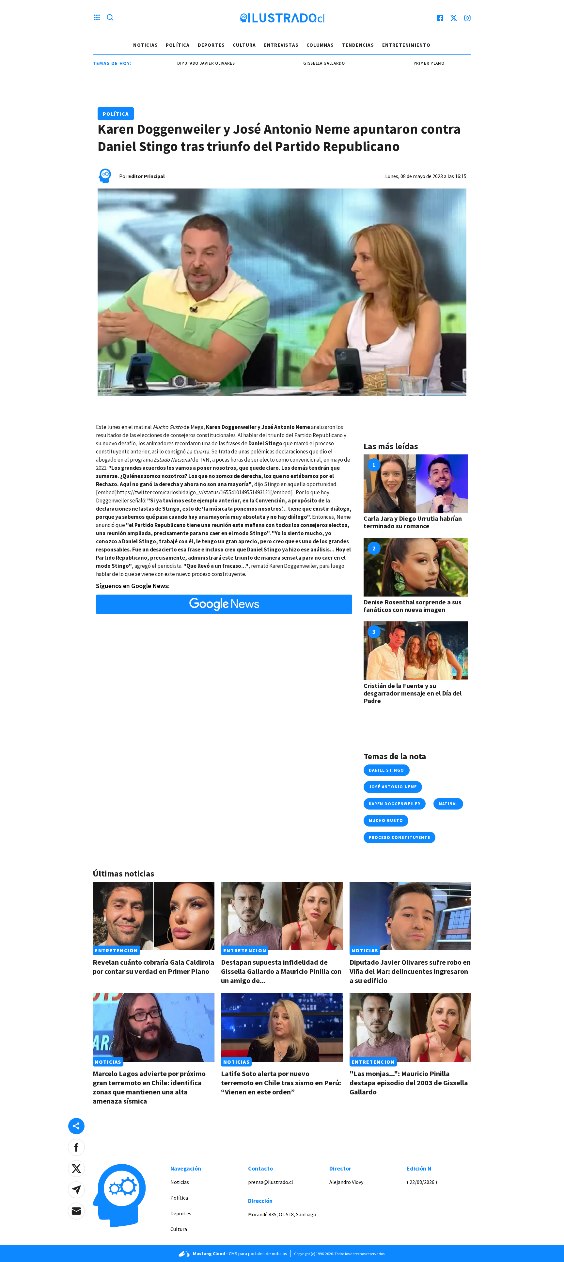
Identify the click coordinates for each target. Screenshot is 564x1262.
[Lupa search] (110, 18)
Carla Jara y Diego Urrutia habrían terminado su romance (413, 522)
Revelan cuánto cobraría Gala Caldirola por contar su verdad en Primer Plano (153, 967)
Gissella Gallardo (291, 63)
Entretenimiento (406, 45)
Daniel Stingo (386, 770)
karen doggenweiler (394, 804)
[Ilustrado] (282, 18)
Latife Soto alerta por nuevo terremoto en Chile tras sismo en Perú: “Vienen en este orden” (281, 1082)
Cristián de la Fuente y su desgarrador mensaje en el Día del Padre (413, 693)
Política (178, 45)
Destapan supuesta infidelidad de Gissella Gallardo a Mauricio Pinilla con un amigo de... (281, 971)
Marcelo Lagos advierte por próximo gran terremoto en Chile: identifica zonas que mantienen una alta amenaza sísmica (149, 1087)
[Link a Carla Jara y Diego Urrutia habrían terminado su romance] (416, 483)
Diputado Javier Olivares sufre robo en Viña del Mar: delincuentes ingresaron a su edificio (410, 971)
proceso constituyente (399, 837)
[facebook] (440, 18)
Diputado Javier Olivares (173, 63)
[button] (76, 1147)
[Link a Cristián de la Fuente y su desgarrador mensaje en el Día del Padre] (416, 650)
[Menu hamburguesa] (97, 18)
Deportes (211, 45)
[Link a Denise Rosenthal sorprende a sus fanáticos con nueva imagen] (416, 567)
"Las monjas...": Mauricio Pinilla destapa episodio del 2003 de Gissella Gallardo (409, 1082)
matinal (448, 804)
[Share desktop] (76, 1126)
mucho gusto (386, 820)
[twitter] (453, 18)
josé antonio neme (393, 787)
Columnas (320, 45)
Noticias (145, 45)
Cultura (244, 45)
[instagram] (467, 18)
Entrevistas (281, 45)
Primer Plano (395, 63)
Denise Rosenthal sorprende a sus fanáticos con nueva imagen (413, 606)
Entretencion (116, 950)
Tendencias (358, 45)
